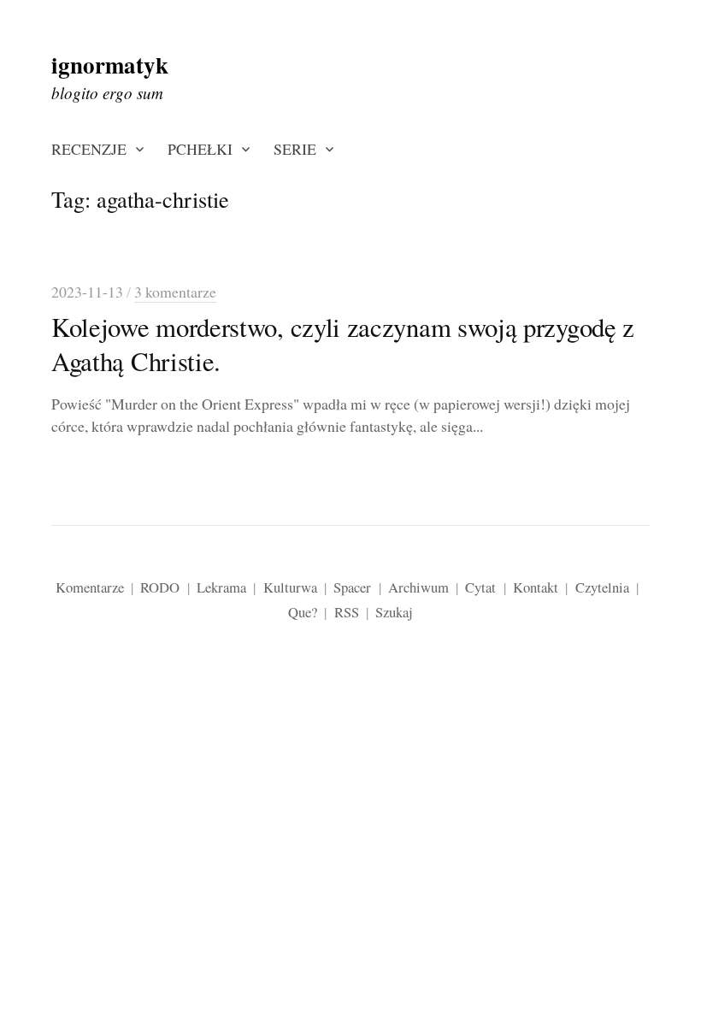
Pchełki (200, 149)
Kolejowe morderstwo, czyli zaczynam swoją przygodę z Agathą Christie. (342, 344)
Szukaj (394, 612)
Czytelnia (602, 587)
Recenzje (89, 149)
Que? (302, 612)
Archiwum (418, 587)
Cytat (480, 587)
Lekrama (221, 587)
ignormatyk (109, 64)
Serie (295, 149)
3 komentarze (175, 291)
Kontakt (535, 587)
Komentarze (90, 587)
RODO (160, 587)
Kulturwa (290, 587)
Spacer (352, 587)
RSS (346, 612)
